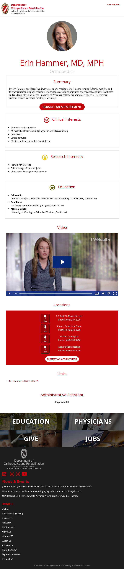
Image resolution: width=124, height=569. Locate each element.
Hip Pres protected (11, 554)
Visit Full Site (113, 4)
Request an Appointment (62, 107)
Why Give (6, 531)
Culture (5, 509)
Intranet (6, 559)
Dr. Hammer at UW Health (22, 381)
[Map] (47, 318)
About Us (6, 540)
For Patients (8, 527)
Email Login (8, 549)
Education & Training (12, 513)
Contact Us (7, 545)
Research (6, 522)
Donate (6, 536)
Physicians (7, 518)
